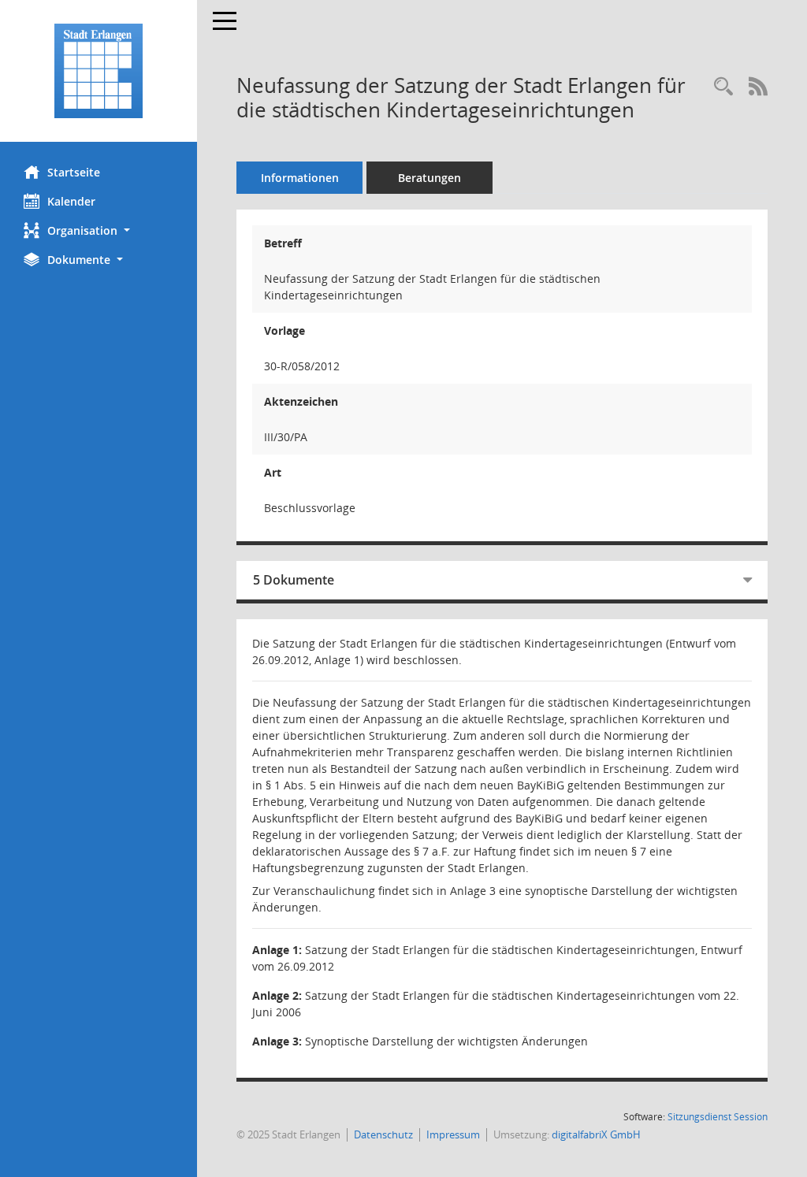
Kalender (71, 201)
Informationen (300, 177)
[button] (98, 230)
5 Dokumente (293, 579)
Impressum (453, 1134)
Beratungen (429, 177)
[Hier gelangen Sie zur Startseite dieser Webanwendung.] (98, 71)
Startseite (73, 172)
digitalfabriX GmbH (596, 1134)
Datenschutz (383, 1134)
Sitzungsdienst (718, 1116)
